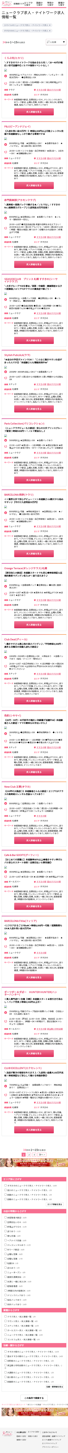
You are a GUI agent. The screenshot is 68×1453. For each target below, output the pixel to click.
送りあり (14, 1231)
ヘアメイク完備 (17, 1240)
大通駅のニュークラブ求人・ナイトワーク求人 (30, 1372)
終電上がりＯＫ (17, 1226)
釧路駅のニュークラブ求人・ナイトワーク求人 (30, 1381)
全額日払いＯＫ (17, 1222)
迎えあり (13, 1267)
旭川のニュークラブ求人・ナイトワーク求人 (29, 1190)
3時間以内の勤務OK (19, 1290)
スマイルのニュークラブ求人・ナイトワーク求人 (26, 25)
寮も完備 (14, 1235)
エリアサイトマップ (49, 1443)
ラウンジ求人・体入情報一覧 (22, 1321)
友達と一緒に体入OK (19, 1281)
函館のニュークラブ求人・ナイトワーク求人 (29, 1199)
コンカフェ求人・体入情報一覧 (23, 1339)
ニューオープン (16, 1272)
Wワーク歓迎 (15, 1249)
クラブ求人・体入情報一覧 (21, 1316)
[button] (50, 25)
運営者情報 (46, 1436)
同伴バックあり (17, 1304)
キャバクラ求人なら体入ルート (13, 1404)
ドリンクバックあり (19, 1295)
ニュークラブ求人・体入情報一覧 (25, 1334)
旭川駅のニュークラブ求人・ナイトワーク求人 (30, 1377)
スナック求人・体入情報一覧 (23, 1325)
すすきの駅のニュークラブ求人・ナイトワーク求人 (33, 1351)
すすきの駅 (41, 89)
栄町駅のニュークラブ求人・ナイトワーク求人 (30, 1360)
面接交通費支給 (16, 1277)
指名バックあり (17, 1299)
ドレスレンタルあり (19, 1245)
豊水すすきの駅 (54, 89)
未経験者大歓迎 (17, 1217)
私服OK (12, 1263)
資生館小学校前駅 (55, 1029)
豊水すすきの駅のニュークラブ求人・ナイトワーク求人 (35, 1356)
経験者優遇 (15, 1286)
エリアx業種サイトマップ (51, 1440)
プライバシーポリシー (50, 1447)
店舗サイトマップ (58, 1436)
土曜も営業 (15, 1254)
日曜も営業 (15, 1258)
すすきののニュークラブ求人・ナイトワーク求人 (26, 30)
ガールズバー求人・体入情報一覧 (24, 1330)
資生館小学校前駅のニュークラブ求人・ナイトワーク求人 (33, 1366)
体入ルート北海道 (34, 1404)
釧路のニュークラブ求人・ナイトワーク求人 (29, 1194)
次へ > (42, 1154)
